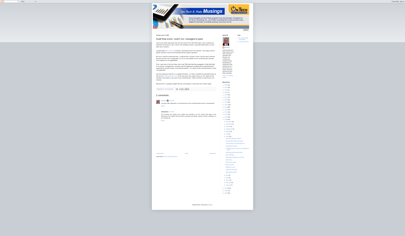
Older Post (213, 153)
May (227, 175)
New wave (229, 160)
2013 (226, 107)
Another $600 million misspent (234, 141)
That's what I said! (231, 162)
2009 (226, 117)
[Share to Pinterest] (188, 89)
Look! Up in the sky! (231, 169)
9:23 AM (171, 112)
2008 (226, 119)
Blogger (210, 205)
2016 (226, 100)
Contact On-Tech (244, 41)
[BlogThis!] (182, 89)
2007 (226, 188)
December (229, 121)
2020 (226, 92)
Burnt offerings (230, 155)
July (227, 134)
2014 (226, 104)
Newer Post (160, 153)
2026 (226, 85)
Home (186, 153)
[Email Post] (176, 89)
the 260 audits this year (170, 76)
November (229, 124)
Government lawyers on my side (235, 157)
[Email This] (180, 89)
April (227, 177)
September (229, 129)
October (228, 126)
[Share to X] (184, 89)
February (228, 182)
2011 (226, 112)
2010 (226, 114)
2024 (226, 90)
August (228, 131)
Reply (163, 106)
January (228, 185)
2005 (226, 193)
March (228, 180)
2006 (226, 190)
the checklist (170, 51)
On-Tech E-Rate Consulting (243, 38)
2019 (226, 95)
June (227, 136)
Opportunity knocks (231, 172)
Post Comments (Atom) (170, 156)
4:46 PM (171, 100)
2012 (226, 109)
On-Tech (163, 100)
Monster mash (230, 165)
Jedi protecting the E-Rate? (233, 138)
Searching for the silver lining (234, 152)
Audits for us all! (230, 167)
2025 (226, 87)
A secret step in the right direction (235, 143)
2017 (226, 97)
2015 (226, 102)
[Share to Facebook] (186, 89)
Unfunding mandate (231, 146)
